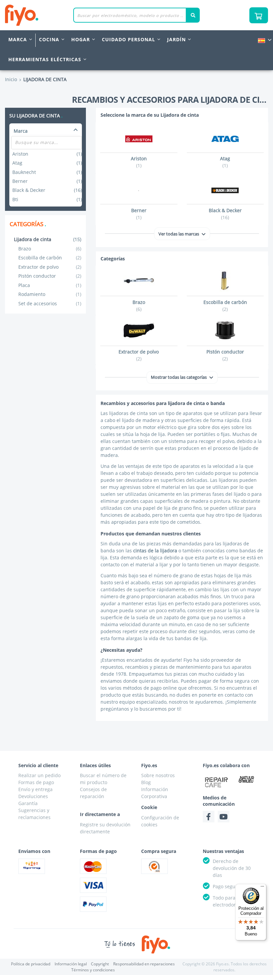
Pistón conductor (50, 276)
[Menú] (262, 888)
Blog (146, 782)
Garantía (28, 803)
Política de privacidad (30, 964)
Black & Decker (47, 190)
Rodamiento (50, 294)
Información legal (71, 964)
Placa (50, 285)
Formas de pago (36, 782)
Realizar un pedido (39, 775)
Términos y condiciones (93, 970)
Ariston (47, 154)
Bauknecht (47, 172)
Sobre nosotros (158, 775)
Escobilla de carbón (50, 257)
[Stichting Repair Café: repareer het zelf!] (216, 782)
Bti (47, 199)
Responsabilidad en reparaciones (144, 964)
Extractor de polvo (50, 267)
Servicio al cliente (38, 765)
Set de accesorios (50, 303)
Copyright (100, 964)
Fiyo (49, 15)
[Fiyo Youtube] (223, 816)
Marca (17, 39)
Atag (47, 163)
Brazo (50, 248)
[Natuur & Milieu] (246, 779)
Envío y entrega (35, 789)
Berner (47, 181)
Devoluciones (33, 796)
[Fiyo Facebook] (208, 816)
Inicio (11, 79)
